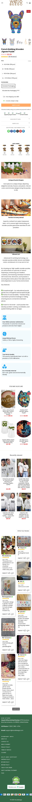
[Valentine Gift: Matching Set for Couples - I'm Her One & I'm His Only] (24, 502)
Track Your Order (6, 767)
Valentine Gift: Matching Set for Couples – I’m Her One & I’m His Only (24, 515)
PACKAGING (4, 82)
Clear (29, 61)
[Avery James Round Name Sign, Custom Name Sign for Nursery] (8, 399)
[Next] (28, 22)
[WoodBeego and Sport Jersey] (16, 3)
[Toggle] (29, 119)
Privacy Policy (5, 747)
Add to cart (16, 105)
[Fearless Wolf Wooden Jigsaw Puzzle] (24, 399)
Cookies (3, 752)
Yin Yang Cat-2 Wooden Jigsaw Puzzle (23, 441)
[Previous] (3, 22)
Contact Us (4, 741)
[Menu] (2, 3)
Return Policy (5, 762)
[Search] (27, 2)
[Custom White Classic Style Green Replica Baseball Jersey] (8, 429)
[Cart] (30, 3)
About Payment (5, 744)
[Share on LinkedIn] (23, 131)
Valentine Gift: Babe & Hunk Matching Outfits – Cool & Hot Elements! (8, 515)
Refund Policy (5, 765)
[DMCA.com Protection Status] (16, 781)
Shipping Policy (5, 759)
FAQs (2, 773)
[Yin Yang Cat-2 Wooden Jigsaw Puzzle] (24, 429)
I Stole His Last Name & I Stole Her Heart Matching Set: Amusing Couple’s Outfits (8, 481)
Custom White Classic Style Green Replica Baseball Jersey (8, 441)
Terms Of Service (6, 750)
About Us (4, 739)
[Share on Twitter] (14, 131)
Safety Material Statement (9, 770)
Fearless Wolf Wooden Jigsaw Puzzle (23, 411)
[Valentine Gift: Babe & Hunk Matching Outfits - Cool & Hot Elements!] (8, 502)
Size (2, 60)
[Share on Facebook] (11, 131)
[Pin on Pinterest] (20, 131)
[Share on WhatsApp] (8, 131)
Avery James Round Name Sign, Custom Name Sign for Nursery (8, 412)
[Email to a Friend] (17, 131)
